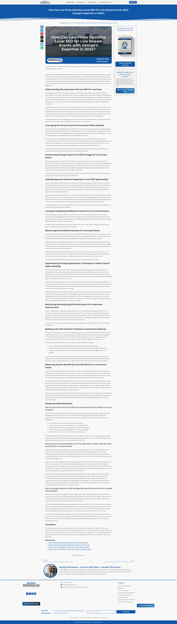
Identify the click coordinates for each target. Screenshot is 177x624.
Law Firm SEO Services (105, 2)
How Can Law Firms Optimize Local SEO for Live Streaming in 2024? (68, 543)
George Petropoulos (50, 66)
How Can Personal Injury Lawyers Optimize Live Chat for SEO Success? (69, 545)
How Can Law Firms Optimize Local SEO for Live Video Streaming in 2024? (70, 549)
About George (70, 2)
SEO (64, 66)
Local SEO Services (71, 66)
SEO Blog (59, 66)
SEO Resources (81, 2)
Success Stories (92, 2)
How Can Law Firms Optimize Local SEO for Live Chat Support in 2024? (69, 547)
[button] (42, 26)
